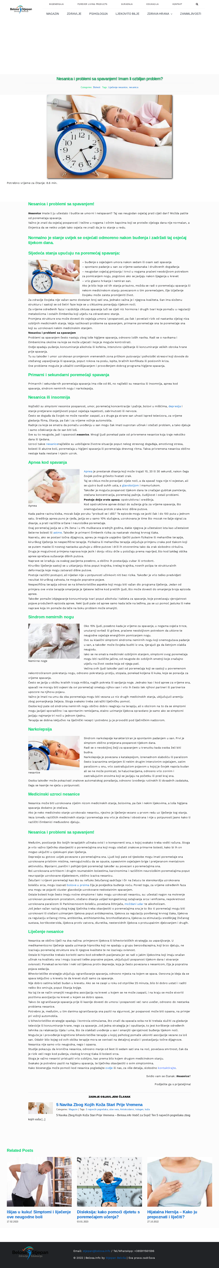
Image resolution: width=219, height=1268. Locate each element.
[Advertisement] (109, 48)
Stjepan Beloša (116, 1257)
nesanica (133, 87)
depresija (175, 406)
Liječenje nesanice (117, 87)
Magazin (73, 1109)
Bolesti (96, 87)
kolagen (140, 1109)
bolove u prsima (78, 885)
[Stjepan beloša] (20, 4)
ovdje (109, 1068)
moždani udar (134, 904)
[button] (197, 4)
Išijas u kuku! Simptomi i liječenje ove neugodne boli (39, 1214)
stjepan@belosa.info (97, 1251)
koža (147, 1109)
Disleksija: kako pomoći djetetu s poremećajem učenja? (108, 1214)
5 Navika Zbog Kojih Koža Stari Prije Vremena (99, 1104)
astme (57, 532)
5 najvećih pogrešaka (97, 1109)
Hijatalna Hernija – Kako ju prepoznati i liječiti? (172, 1214)
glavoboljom (130, 485)
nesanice (52, 444)
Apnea (88, 471)
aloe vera (114, 1109)
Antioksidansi (127, 1109)
